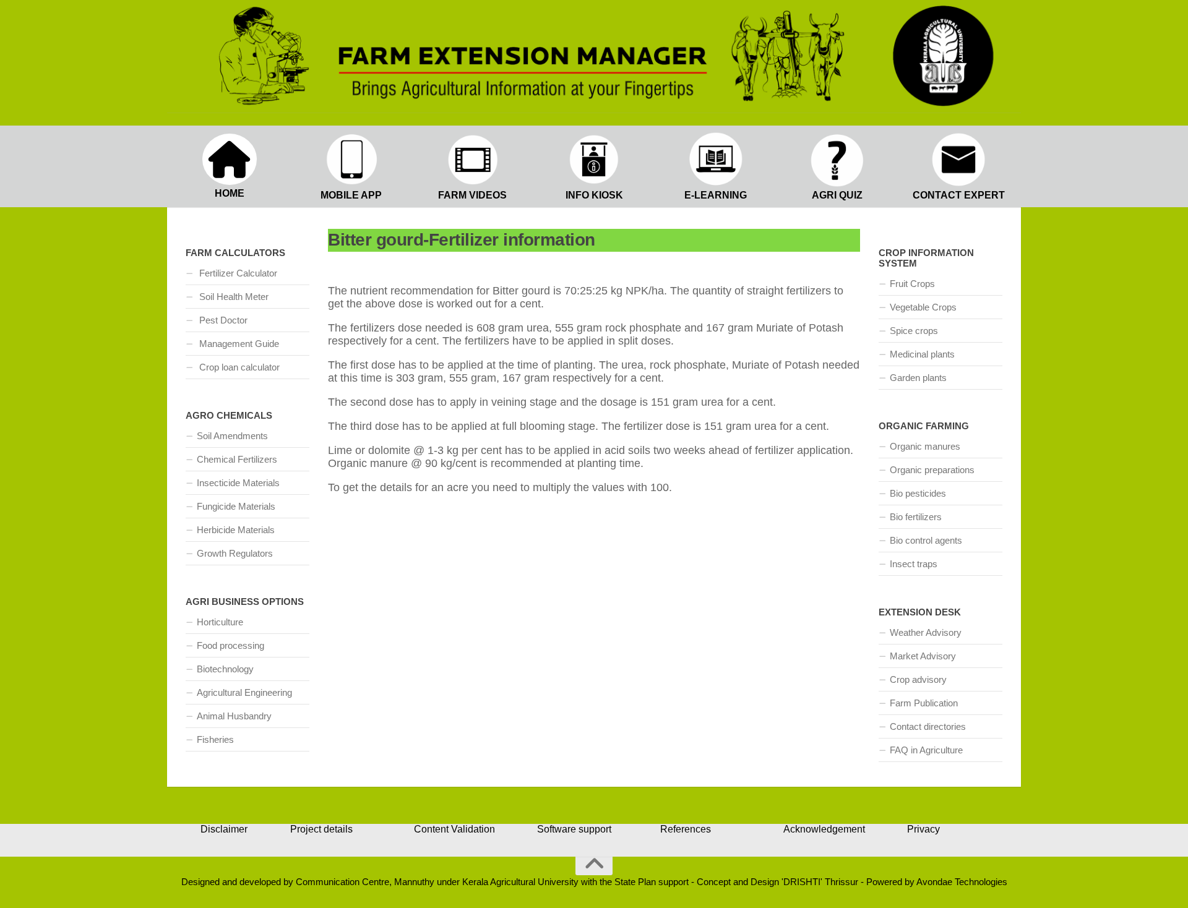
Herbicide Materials (236, 530)
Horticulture (220, 622)
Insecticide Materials (238, 483)
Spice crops (914, 330)
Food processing (230, 645)
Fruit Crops (912, 283)
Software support (574, 829)
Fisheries (215, 739)
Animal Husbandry (234, 716)
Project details (321, 829)
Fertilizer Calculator (237, 273)
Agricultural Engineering (244, 692)
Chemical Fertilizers (237, 459)
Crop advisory (918, 679)
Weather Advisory (926, 632)
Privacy (923, 829)
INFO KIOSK (594, 195)
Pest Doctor (222, 320)
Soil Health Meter (233, 296)
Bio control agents (926, 540)
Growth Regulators (235, 553)
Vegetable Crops (923, 307)
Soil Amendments (232, 435)
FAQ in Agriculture (926, 750)
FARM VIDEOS (472, 195)
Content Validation (454, 829)
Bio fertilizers (916, 517)
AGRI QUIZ (837, 195)
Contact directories (928, 726)
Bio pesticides (918, 493)
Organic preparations (932, 470)
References (685, 829)
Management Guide (238, 343)
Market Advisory (923, 656)
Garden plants (918, 377)
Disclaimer (224, 829)
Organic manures (925, 446)
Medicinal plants (922, 354)
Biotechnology (225, 669)
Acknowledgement (824, 829)
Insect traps (913, 564)
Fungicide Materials (236, 506)
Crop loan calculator (238, 367)
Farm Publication (924, 703)
